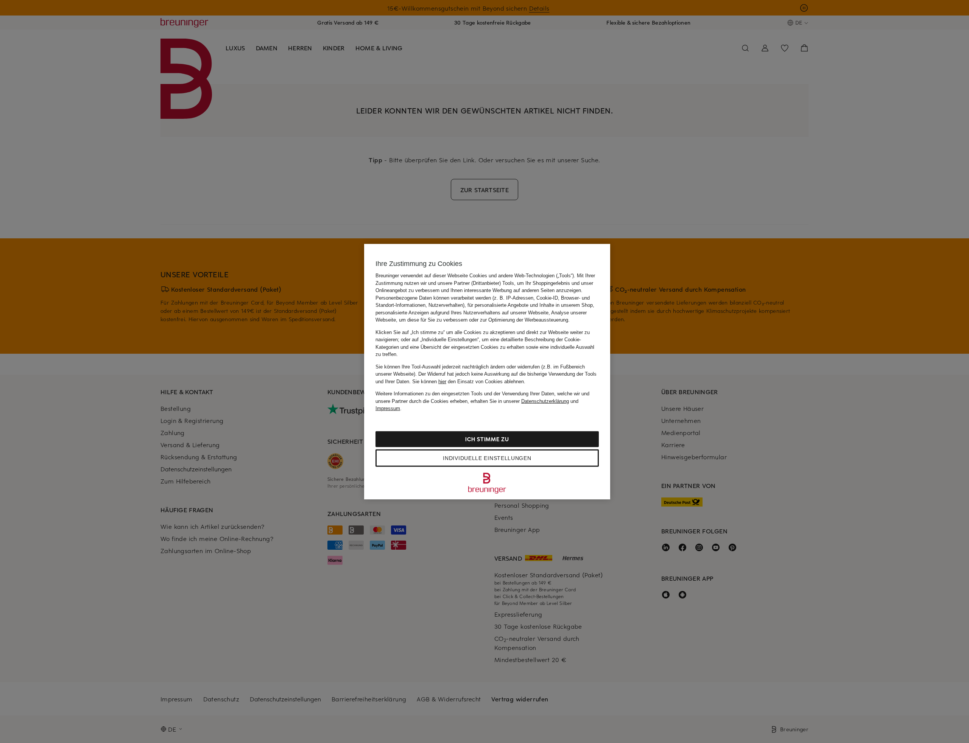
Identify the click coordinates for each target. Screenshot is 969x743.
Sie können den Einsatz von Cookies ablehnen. (468, 381)
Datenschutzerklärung (545, 401)
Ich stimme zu (487, 438)
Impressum (387, 408)
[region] (487, 371)
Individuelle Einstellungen (487, 458)
